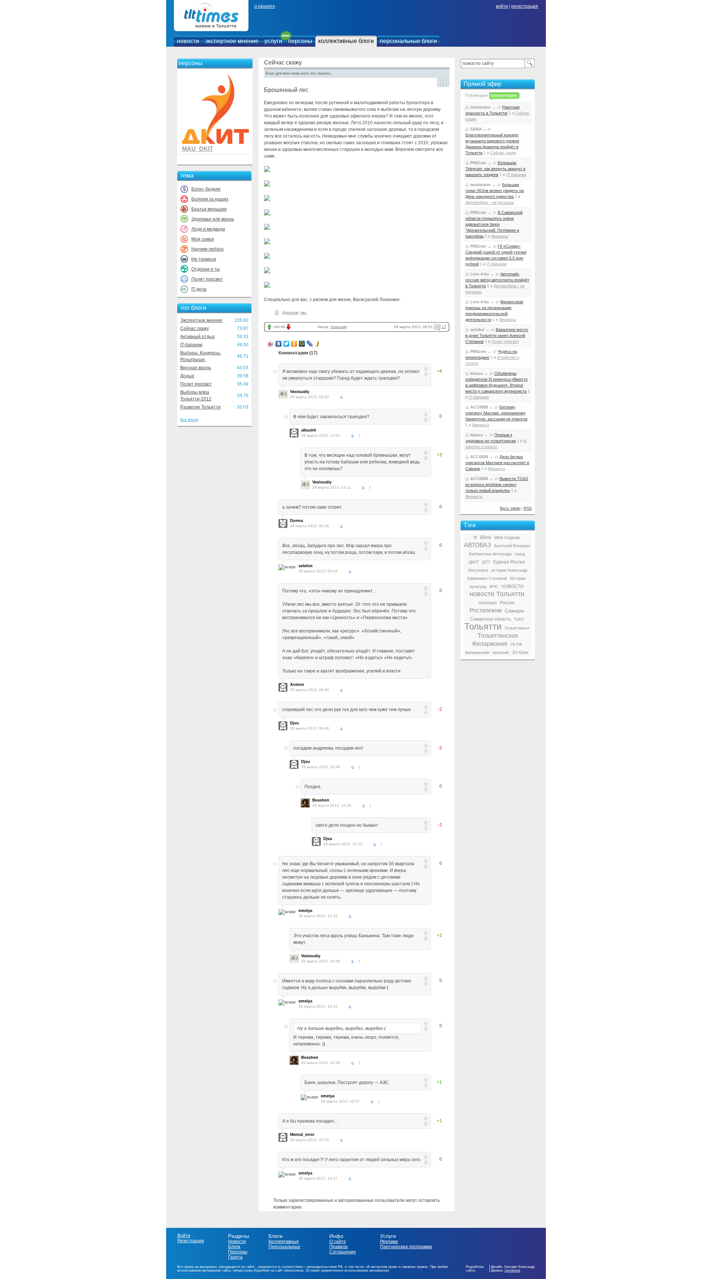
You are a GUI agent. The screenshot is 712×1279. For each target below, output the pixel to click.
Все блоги (189, 419)
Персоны (237, 1252)
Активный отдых (197, 336)
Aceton (297, 684)
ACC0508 (479, 407)
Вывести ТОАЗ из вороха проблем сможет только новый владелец (496, 484)
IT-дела (199, 289)
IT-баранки (191, 344)
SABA (476, 129)
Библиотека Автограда (490, 554)
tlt (475, 537)
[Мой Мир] (302, 343)
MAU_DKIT (197, 149)
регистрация (524, 6)
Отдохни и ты (205, 269)
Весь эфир (510, 508)
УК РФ (516, 644)
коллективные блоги (346, 41)
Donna (296, 520)
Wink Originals (507, 537)
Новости (237, 1241)
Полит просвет (207, 279)
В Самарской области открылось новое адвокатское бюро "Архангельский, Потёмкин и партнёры (494, 224)
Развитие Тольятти (200, 407)
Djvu (294, 723)
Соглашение (342, 1252)
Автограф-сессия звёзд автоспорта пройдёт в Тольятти (497, 280)
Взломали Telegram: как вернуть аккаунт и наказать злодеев (495, 169)
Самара (514, 611)
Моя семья (202, 239)
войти (502, 6)
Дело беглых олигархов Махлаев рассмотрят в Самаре (497, 463)
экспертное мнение (231, 41)
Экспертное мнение (201, 320)
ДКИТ (474, 562)
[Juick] (318, 343)
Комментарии (503, 95)
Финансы (499, 236)
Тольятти (482, 626)
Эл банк (520, 652)
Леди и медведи (208, 229)
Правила (338, 1246)
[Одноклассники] (294, 343)
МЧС (494, 586)
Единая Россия (509, 562)
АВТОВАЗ (477, 545)
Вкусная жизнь (195, 367)
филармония (477, 652)
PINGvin (478, 163)
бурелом (290, 312)
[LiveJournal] (310, 343)
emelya (305, 910)
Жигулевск (478, 570)
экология (500, 652)
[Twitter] (286, 343)
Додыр (187, 376)
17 (444, 327)
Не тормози (203, 259)
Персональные (284, 1246)
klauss (476, 373)
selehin (306, 566)
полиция (488, 602)
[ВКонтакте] (279, 343)
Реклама (389, 1241)
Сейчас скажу (194, 328)
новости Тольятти (496, 594)
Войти (183, 1235)
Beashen (320, 800)
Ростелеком (485, 610)
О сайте (337, 1241)
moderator (480, 107)
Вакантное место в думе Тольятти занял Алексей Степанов (496, 335)
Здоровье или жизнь (212, 219)
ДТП (486, 562)
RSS (528, 508)
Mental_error (302, 1134)
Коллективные (283, 1241)
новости (188, 41)
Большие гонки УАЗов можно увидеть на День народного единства (494, 190)
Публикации (476, 95)
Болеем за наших (209, 199)
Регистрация (190, 1240)
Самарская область (490, 619)
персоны (300, 41)
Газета (235, 1257)
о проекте (264, 6)
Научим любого (207, 249)
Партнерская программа (406, 1246)
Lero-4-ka (479, 274)
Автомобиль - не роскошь (489, 202)
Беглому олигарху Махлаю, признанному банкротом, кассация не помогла (496, 413)
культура (478, 586)
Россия (507, 602)
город (519, 554)
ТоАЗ (519, 619)
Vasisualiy (338, 327)
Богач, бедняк (205, 189)
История (518, 578)
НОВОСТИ (512, 586)
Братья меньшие (209, 209)
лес (303, 312)
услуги (273, 41)
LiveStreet (512, 1270)
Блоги (234, 1246)
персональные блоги (408, 41)
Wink (485, 537)
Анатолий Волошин (512, 545)
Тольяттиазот (517, 628)
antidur (477, 329)
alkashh (308, 430)
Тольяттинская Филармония (495, 639)
